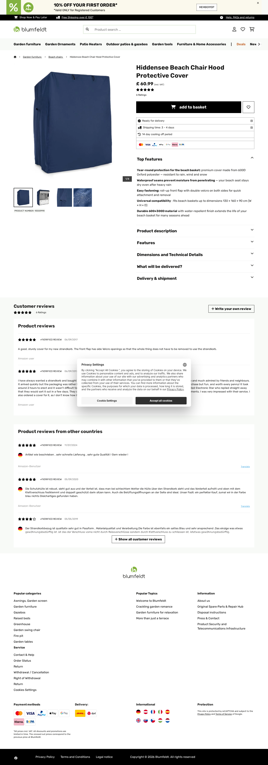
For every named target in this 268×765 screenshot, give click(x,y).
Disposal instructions (211, 612)
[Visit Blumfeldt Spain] (167, 712)
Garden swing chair (27, 630)
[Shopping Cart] (251, 29)
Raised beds (22, 618)
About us (203, 600)
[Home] (18, 57)
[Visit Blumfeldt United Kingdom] (138, 720)
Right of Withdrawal (27, 678)
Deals (241, 44)
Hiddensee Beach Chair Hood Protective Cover (95, 57)
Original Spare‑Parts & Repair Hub (220, 606)
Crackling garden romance (154, 606)
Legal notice (104, 757)
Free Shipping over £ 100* (77, 17)
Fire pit (18, 636)
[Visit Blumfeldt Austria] (145, 712)
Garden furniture (32, 57)
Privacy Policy (204, 714)
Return (18, 666)
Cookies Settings (25, 690)
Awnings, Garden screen (30, 600)
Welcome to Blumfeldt (151, 600)
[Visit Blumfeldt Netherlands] (167, 720)
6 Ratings (141, 95)
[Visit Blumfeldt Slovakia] (145, 720)
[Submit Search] (87, 29)
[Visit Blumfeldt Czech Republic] (153, 720)
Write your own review (232, 309)
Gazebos (19, 612)
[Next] (259, 44)
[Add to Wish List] (248, 107)
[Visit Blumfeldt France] (153, 712)
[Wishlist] (243, 29)
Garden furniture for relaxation (157, 612)
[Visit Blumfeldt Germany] (138, 712)
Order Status (22, 660)
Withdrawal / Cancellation (31, 672)
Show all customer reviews (140, 539)
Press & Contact (208, 618)
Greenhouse (22, 624)
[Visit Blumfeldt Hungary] (160, 720)
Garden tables (23, 641)
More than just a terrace (152, 618)
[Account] (234, 29)
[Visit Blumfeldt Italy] (160, 712)
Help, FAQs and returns (240, 17)
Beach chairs (55, 57)
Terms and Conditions (75, 757)
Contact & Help (24, 655)
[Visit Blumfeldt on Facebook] (16, 758)
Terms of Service (223, 714)
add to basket (192, 107)
